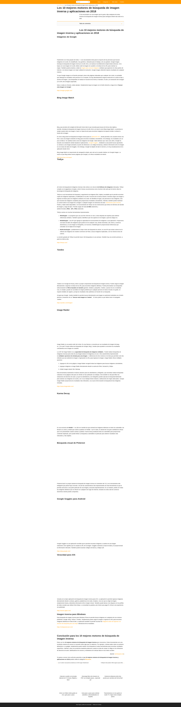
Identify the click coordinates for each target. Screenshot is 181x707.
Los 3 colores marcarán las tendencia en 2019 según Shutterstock (73, 662)
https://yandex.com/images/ (64, 303)
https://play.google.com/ (63, 551)
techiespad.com (119, 654)
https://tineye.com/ (62, 242)
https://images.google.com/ (64, 90)
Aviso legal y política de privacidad (83, 704)
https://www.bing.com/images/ (64, 157)
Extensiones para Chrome (113, 202)
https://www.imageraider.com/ (65, 386)
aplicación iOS (96, 136)
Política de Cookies (97, 704)
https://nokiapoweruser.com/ (65, 627)
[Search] (88, 2)
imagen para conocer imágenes (90, 68)
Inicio (99, 2)
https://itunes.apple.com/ (64, 610)
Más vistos (114, 2)
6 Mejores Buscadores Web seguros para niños (112, 662)
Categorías (105, 2)
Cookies (122, 2)
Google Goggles (93, 143)
